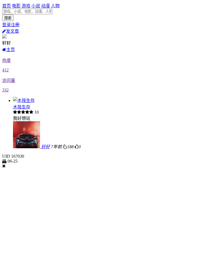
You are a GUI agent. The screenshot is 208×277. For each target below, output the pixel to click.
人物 (55, 6)
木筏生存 (21, 107)
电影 (16, 6)
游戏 (26, 6)
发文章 (12, 31)
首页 (6, 6)
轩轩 (45, 146)
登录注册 (11, 24)
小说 (35, 6)
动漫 (45, 6)
